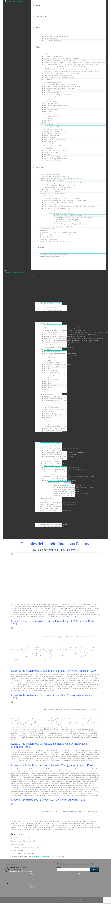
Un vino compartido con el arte (50, 174)
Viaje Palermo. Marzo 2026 (52, 133)
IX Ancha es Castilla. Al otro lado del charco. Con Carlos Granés (64, 60)
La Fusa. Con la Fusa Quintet (49, 239)
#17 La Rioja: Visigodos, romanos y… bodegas (59, 88)
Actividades (39, 167)
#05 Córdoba (48, 114)
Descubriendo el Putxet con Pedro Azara (57, 209)
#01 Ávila (47, 122)
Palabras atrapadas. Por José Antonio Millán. (58, 187)
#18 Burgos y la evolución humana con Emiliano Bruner (62, 86)
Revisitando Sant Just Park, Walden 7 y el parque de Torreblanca (65, 200)
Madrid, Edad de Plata (51, 38)
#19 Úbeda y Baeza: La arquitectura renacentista (60, 84)
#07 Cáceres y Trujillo (51, 110)
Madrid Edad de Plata (51, 152)
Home (38, 5)
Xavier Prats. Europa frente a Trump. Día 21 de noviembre (71, 224)
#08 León (47, 107)
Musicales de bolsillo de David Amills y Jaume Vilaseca (57, 235)
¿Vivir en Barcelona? (50, 204)
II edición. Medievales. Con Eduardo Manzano (59, 75)
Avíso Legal (76, 874)
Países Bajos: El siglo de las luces (55, 140)
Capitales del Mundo (46, 125)
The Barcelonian (41, 16)
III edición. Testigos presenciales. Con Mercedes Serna (62, 73)
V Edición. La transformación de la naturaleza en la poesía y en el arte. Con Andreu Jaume (73, 69)
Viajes (38, 47)
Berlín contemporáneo (51, 135)
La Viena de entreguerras (52, 161)
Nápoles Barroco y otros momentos (55, 159)
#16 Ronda (47, 90)
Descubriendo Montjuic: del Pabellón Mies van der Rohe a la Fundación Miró (69, 206)
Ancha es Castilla (45, 54)
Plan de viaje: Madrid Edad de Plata (55, 156)
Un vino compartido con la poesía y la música (54, 176)
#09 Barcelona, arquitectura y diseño (56, 105)
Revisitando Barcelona (47, 196)
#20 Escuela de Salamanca (52, 82)
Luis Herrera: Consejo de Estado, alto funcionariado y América (73, 218)
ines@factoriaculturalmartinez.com (42, 856)
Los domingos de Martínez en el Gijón (52, 257)
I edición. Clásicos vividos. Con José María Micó (59, 77)
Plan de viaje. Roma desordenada (55, 150)
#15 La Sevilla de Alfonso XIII (53, 93)
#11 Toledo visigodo (50, 101)
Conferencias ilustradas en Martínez (52, 181)
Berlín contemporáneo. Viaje (53, 129)
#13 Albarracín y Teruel (51, 97)
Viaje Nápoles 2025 (50, 142)
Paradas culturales (46, 80)
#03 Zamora (48, 118)
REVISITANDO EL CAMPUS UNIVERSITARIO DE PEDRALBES (62, 198)
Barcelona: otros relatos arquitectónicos (57, 36)
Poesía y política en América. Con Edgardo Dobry (60, 185)
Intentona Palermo (50, 144)
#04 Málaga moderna (51, 116)
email (59, 867)
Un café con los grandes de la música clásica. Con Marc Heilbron (65, 183)
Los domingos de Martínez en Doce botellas (54, 254)
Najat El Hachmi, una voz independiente (66, 222)
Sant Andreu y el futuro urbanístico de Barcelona (60, 211)
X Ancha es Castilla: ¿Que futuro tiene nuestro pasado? (62, 58)
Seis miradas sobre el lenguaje (50, 191)
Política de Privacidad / (64, 874)
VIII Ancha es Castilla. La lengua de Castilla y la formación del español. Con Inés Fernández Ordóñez (76, 63)
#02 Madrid (47, 120)
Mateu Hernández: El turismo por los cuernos (67, 215)
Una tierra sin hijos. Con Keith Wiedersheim (58, 189)
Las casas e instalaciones (52, 56)
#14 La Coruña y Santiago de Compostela (57, 95)
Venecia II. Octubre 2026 (52, 127)
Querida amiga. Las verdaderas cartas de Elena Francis (58, 233)
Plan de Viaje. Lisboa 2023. (52, 146)
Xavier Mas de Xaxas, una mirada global (66, 220)
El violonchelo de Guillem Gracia (50, 237)
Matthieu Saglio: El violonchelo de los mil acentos (56, 241)
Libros (38, 27)
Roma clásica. (48, 148)
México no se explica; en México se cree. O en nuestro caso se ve (61, 178)
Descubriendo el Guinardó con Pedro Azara (58, 202)
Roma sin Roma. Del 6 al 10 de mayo (55, 131)
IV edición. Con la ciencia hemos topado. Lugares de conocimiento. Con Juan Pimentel (72, 71)
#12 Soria (47, 99)
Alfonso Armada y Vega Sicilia (62, 226)
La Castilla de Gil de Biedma (53, 41)
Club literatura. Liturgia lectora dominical (53, 194)
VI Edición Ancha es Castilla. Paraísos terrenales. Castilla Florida (65, 67)
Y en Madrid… (41, 248)
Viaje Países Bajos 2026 (51, 137)
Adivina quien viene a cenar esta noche (61, 213)
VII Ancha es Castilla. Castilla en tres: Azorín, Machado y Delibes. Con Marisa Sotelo (71, 65)
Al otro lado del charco (47, 228)
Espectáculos (44, 231)
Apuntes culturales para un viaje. (50, 34)
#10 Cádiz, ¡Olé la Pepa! (51, 103)
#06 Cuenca (48, 112)
